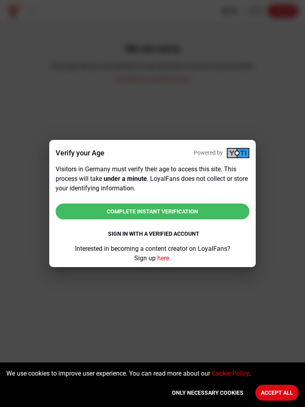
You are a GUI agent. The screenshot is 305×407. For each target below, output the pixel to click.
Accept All (277, 393)
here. (164, 258)
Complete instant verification (152, 211)
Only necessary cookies (207, 393)
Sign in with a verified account (153, 234)
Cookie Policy (230, 373)
